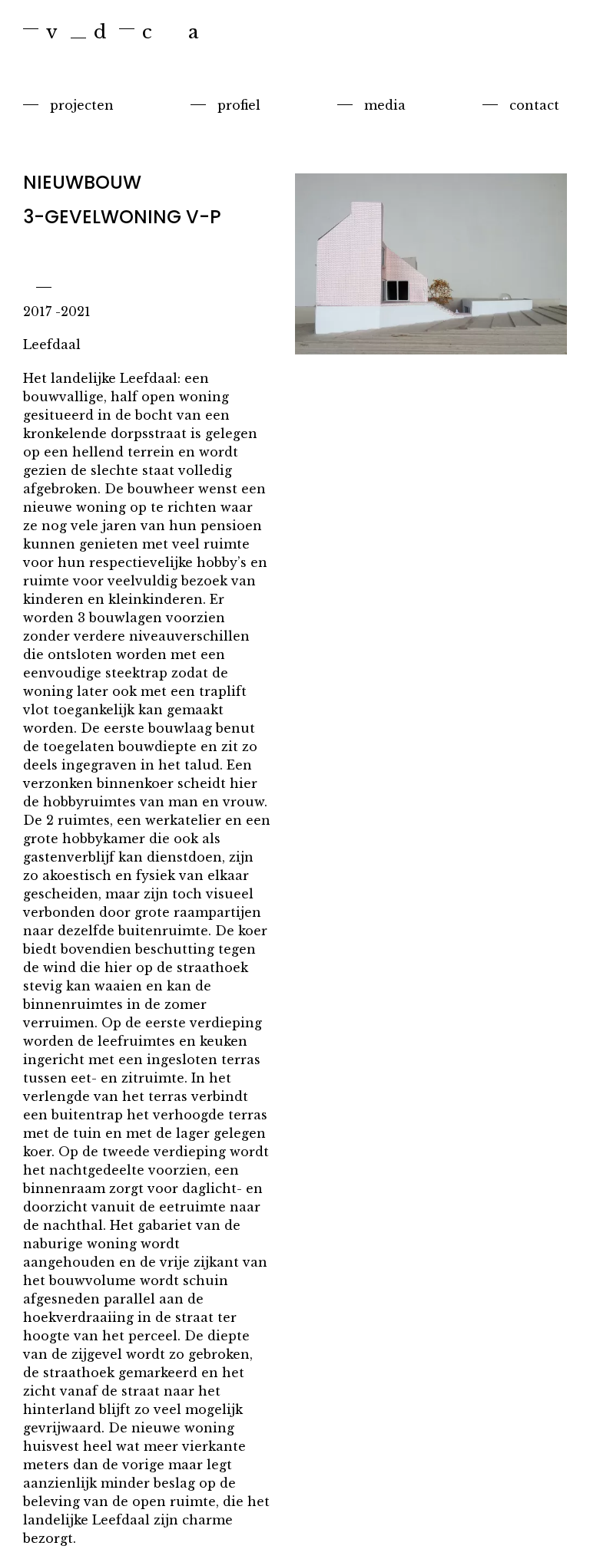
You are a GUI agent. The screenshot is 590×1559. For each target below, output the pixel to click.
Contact (534, 105)
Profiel (238, 105)
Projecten (82, 105)
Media (385, 105)
